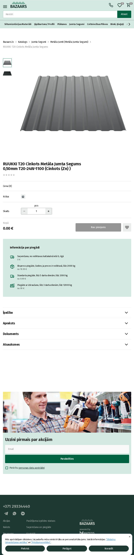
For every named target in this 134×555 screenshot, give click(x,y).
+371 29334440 (16, 506)
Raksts (6, 527)
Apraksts (9, 323)
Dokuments (11, 334)
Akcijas (6, 520)
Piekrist (25, 548)
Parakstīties (67, 458)
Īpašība (8, 313)
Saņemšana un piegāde (38, 527)
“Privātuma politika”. (41, 542)
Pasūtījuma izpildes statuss (40, 520)
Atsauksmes (11, 344)
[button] (129, 24)
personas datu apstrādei (31, 467)
